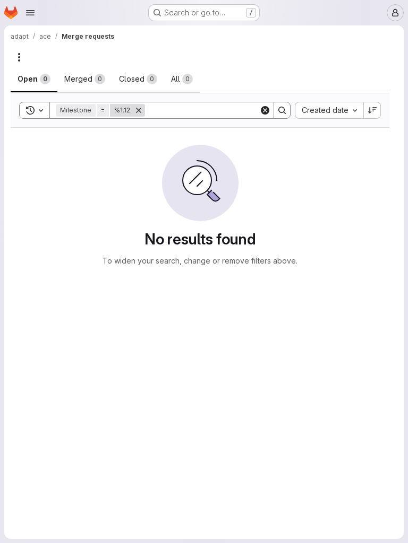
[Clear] (265, 110)
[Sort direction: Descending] (372, 110)
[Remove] (138, 110)
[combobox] (329, 110)
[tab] (34, 79)
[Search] (282, 110)
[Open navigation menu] (30, 12)
